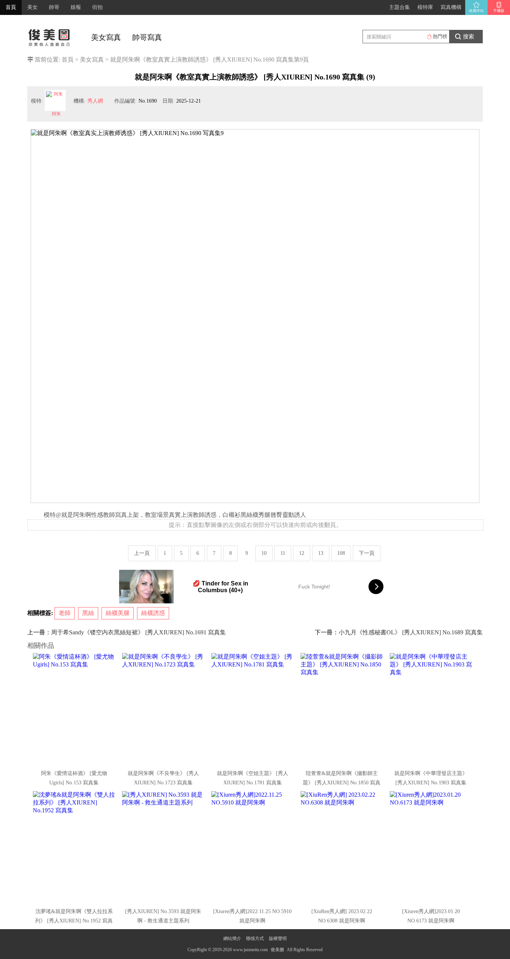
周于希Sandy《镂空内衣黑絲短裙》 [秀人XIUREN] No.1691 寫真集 (138, 632)
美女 (32, 7)
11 (282, 553)
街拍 (97, 7)
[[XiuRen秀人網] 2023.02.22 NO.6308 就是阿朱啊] (342, 847)
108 (341, 553)
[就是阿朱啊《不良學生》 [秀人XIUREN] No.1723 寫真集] (164, 709)
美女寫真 (106, 37)
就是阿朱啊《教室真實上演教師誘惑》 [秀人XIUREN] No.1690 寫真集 (202, 59)
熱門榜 (440, 36)
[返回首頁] (49, 35)
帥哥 (54, 7)
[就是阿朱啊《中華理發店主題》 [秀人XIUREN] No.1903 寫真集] (431, 709)
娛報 (76, 7)
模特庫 (425, 7)
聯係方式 (255, 938)
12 (301, 553)
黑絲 (88, 613)
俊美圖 (277, 949)
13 (320, 553)
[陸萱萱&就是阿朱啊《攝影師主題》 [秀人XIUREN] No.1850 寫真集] (342, 709)
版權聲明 (278, 938)
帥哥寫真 (147, 37)
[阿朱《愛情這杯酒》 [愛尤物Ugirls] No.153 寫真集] (74, 709)
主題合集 (399, 7)
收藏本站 (476, 11)
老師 (65, 613)
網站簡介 (232, 938)
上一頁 (142, 553)
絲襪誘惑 (153, 613)
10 (264, 553)
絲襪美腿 (118, 613)
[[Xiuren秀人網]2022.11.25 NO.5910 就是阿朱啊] (253, 847)
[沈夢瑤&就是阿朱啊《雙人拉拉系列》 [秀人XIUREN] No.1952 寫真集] (74, 847)
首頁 (11, 7)
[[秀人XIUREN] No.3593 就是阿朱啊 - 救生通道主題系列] (164, 847)
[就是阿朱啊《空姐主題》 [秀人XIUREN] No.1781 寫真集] (253, 709)
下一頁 (366, 553)
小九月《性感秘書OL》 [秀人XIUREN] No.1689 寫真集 (411, 632)
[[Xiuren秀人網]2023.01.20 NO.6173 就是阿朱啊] (431, 847)
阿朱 (56, 113)
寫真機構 (451, 7)
